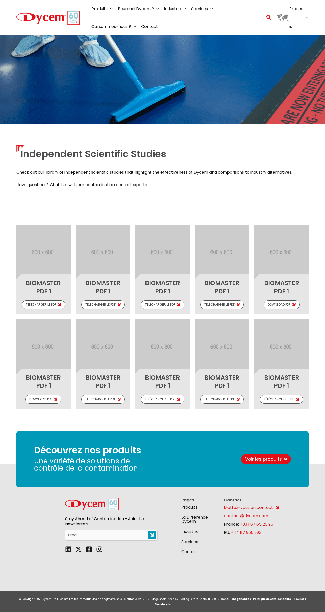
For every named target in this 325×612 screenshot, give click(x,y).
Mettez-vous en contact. (249, 507)
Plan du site (163, 604)
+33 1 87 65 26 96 (256, 524)
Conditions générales (236, 599)
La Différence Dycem (194, 519)
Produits (189, 507)
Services (189, 542)
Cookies (298, 599)
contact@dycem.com (246, 516)
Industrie (190, 531)
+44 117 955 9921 (247, 532)
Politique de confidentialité (272, 599)
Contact (189, 552)
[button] (110, 9)
